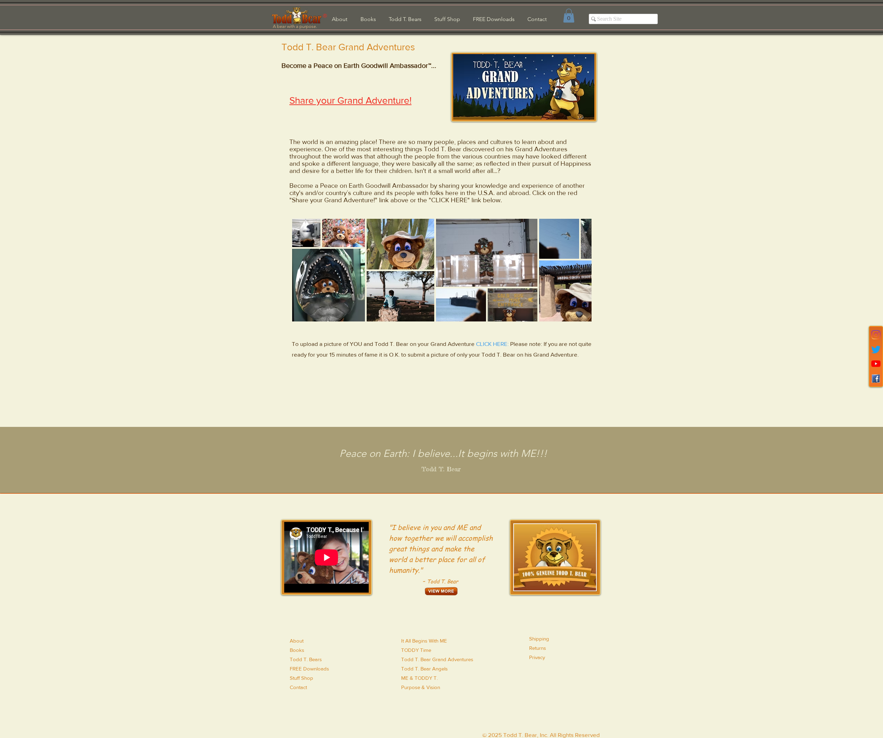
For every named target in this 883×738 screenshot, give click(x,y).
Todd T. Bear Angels (424, 669)
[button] (569, 16)
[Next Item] (580, 270)
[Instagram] (876, 334)
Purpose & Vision (420, 687)
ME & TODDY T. (419, 678)
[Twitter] (876, 349)
